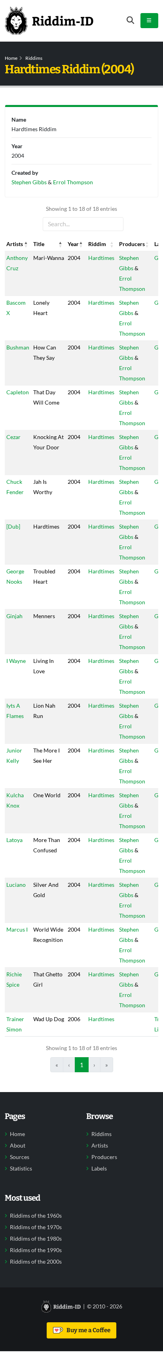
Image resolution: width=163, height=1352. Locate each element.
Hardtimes (101, 257)
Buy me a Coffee (87, 1330)
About (17, 1145)
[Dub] (13, 526)
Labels (99, 1168)
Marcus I (17, 929)
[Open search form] (130, 20)
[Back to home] (49, 20)
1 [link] (81, 1064)
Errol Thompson (73, 182)
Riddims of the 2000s (36, 1261)
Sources (19, 1157)
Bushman (17, 347)
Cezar (13, 436)
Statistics (21, 1168)
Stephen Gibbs (29, 182)
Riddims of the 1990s (36, 1250)
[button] (26, 244)
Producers (104, 1157)
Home (11, 58)
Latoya (14, 839)
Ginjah (14, 616)
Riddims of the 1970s (36, 1227)
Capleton (17, 392)
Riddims (33, 58)
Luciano (16, 884)
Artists (99, 1145)
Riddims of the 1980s (36, 1239)
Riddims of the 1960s (36, 1216)
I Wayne (16, 660)
